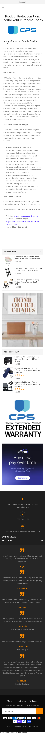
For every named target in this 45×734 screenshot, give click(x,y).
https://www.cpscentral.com (26, 216)
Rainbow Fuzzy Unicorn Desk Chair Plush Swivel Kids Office (27, 258)
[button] (20, 375)
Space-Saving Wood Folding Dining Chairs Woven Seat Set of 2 (27, 282)
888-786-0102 (23, 519)
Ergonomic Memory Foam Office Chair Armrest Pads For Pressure (27, 370)
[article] (22, 136)
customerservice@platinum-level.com (23, 531)
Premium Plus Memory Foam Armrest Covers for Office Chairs (27, 359)
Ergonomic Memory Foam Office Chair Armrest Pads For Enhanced (27, 384)
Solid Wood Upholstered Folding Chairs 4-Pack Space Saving (28, 269)
